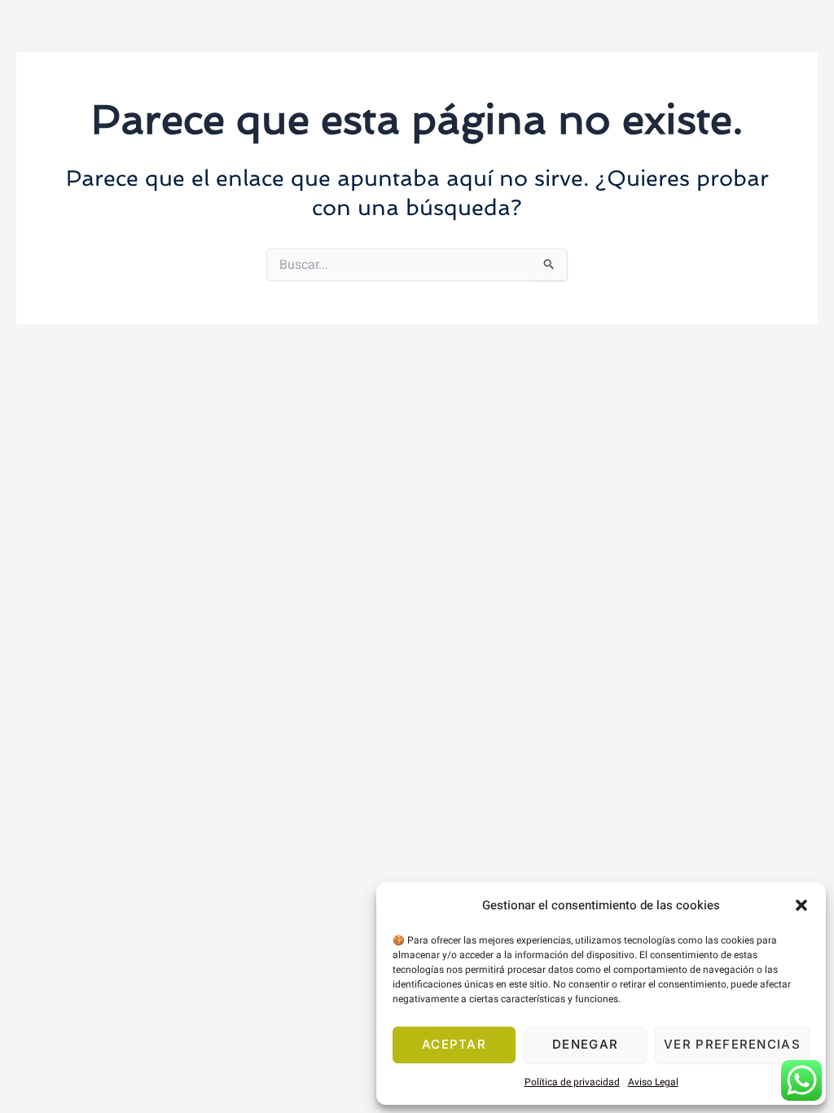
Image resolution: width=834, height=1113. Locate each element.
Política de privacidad (572, 1082)
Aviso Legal (653, 1082)
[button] (801, 905)
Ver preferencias (732, 1044)
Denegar (585, 1044)
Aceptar (454, 1044)
